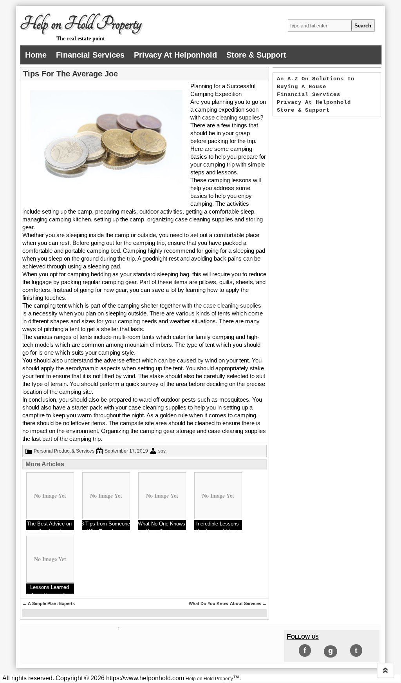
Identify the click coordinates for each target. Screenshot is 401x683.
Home (36, 55)
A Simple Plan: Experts (48, 603)
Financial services (90, 55)
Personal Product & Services (64, 451)
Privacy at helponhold (175, 55)
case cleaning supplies (231, 117)
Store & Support (256, 55)
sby (161, 451)
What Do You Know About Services (228, 603)
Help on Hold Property (80, 24)
